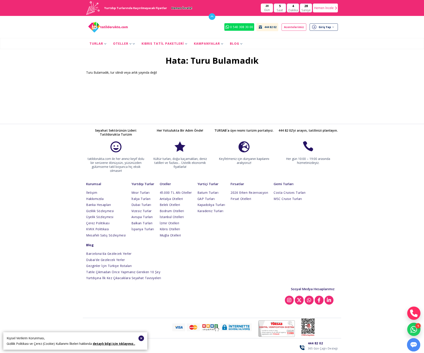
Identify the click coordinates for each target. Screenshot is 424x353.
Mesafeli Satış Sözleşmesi (106, 235)
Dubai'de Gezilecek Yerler (105, 260)
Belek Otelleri (170, 205)
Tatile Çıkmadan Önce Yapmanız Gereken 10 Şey (123, 272)
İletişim (91, 192)
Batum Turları (208, 192)
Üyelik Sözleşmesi (100, 217)
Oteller (120, 43)
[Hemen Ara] (413, 313)
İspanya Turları (142, 229)
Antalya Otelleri (171, 199)
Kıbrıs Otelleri (170, 229)
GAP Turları (206, 199)
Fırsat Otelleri (241, 199)
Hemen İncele (324, 8)
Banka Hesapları (98, 205)
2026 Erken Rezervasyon (249, 192)
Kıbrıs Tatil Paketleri (163, 43)
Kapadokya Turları (211, 205)
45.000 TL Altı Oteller (176, 192)
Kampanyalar (207, 43)
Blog (234, 43)
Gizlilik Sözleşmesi (100, 211)
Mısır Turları (140, 192)
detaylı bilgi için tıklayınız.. (114, 343)
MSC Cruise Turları (288, 199)
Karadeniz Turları (210, 211)
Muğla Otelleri (170, 235)
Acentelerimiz (294, 27)
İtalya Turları (141, 199)
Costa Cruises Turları (290, 192)
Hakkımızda (95, 199)
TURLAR (96, 43)
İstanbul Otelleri (172, 217)
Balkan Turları (142, 223)
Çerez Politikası (98, 223)
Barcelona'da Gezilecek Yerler (109, 253)
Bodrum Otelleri (172, 211)
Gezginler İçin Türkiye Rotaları (109, 266)
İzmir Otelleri (169, 223)
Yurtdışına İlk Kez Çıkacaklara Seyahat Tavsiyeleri (123, 278)
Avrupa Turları (142, 217)
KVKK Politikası (97, 229)
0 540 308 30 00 (241, 27)
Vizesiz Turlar (141, 211)
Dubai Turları (141, 205)
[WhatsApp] (413, 329)
